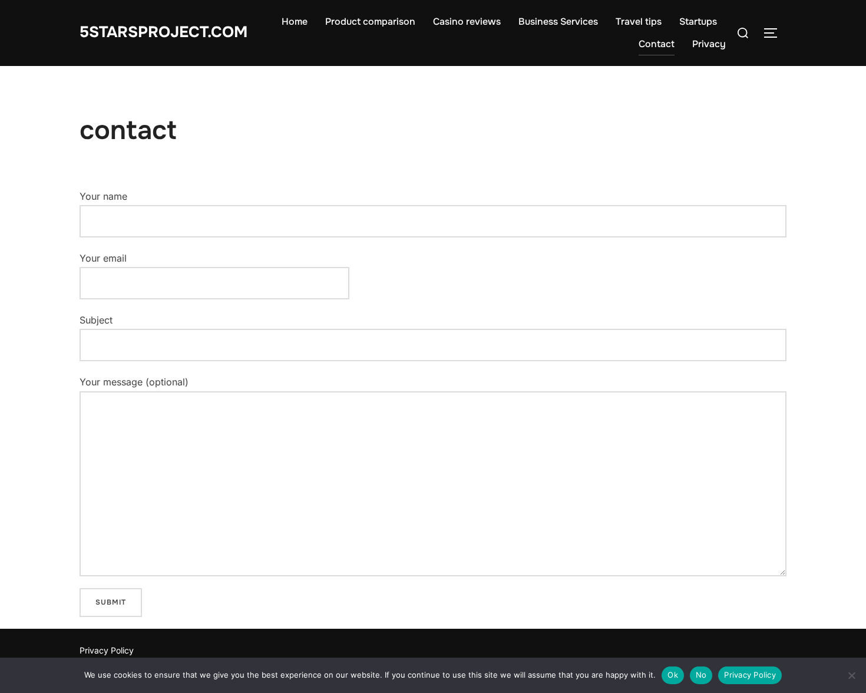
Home (295, 21)
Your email (103, 258)
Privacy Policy (107, 650)
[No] (851, 675)
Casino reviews (467, 21)
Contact (657, 44)
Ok (672, 674)
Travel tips (639, 21)
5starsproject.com (163, 32)
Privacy (709, 44)
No (701, 674)
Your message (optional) (134, 382)
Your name (103, 196)
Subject (96, 320)
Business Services (558, 21)
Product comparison (370, 21)
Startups (698, 21)
